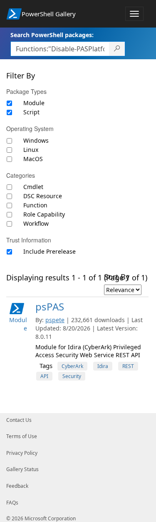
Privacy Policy (21, 452)
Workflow (36, 223)
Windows (36, 140)
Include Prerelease (49, 251)
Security (71, 376)
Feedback (17, 485)
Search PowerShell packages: (52, 35)
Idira (102, 366)
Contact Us (19, 420)
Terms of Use (21, 436)
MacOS (33, 159)
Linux (30, 150)
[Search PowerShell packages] (117, 48)
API (44, 376)
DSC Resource (42, 196)
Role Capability (44, 214)
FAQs (12, 502)
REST (128, 366)
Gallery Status (22, 469)
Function (35, 205)
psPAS (49, 306)
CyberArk (72, 366)
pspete (54, 320)
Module (34, 103)
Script (31, 112)
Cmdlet (33, 187)
